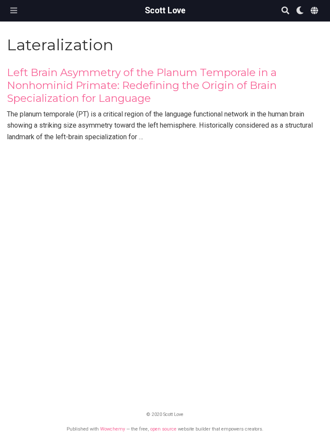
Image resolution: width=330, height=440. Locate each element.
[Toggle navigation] (13, 10)
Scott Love (165, 10)
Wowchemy (112, 429)
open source (163, 429)
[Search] (285, 11)
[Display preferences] (300, 11)
